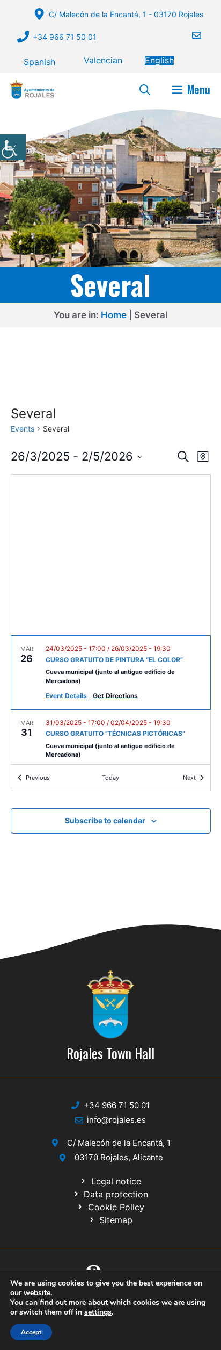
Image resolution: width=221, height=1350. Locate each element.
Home (114, 315)
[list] (111, 700)
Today (110, 777)
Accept (31, 1332)
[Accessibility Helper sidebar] (13, 147)
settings (98, 1312)
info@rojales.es (116, 1120)
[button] (145, 89)
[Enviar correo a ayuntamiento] (190, 35)
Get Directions (115, 696)
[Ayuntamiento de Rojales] (32, 89)
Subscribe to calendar (105, 820)
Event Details (66, 696)
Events (22, 428)
